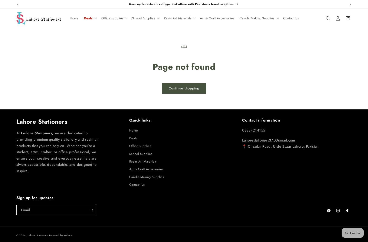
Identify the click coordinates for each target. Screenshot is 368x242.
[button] (90, 18)
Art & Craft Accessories (146, 169)
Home (133, 130)
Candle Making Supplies (146, 177)
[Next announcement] (350, 4)
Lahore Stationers (37, 235)
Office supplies (140, 146)
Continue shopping (184, 88)
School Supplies (140, 153)
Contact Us (137, 184)
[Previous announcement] (17, 4)
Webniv (68, 235)
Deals (133, 138)
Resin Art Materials (143, 161)
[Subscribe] (91, 210)
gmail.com (286, 140)
